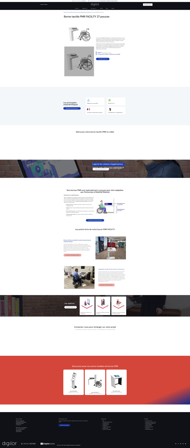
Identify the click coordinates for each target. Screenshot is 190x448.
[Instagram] (178, 443)
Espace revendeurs (44, 4)
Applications (84, 8)
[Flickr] (185, 443)
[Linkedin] (183, 443)
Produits (76, 8)
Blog (106, 8)
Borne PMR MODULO (95, 392)
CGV (62, 445)
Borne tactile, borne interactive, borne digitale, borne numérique (79, 12)
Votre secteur (93, 8)
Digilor (112, 8)
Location (101, 8)
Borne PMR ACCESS (116, 391)
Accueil (65, 12)
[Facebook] (180, 443)
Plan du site (59, 445)
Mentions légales (67, 445)
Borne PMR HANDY (73, 391)
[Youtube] (175, 443)
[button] (65, 33)
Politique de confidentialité (75, 445)
